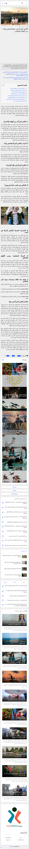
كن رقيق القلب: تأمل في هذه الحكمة (18, 479)
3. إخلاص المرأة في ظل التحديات (19, 92)
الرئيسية (27, 26)
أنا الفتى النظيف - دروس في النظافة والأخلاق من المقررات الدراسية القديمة (16, 74)
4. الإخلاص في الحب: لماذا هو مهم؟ (18, 93)
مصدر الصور (8, 839)
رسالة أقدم (14, 490)
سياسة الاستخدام (8, 837)
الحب (23, 26)
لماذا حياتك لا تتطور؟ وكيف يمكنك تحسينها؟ (12, 568)
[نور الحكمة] (22, 4)
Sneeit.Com (12, 846)
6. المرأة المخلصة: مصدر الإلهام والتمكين (17, 97)
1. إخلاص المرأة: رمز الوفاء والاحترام (18, 88)
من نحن (20, 837)
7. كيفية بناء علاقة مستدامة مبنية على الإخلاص (16, 99)
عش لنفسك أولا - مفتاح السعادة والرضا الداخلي (15, 420)
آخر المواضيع (24, 551)
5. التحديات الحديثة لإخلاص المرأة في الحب (16, 95)
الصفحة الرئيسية (14, 493)
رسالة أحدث (14, 487)
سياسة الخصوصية (21, 839)
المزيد (14, 630)
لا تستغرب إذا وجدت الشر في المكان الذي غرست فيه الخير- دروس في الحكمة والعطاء (15, 78)
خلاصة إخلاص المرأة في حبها (20, 101)
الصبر (20, 26)
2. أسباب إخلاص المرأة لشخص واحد (18, 90)
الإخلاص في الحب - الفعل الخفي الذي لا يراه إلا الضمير (15, 72)
